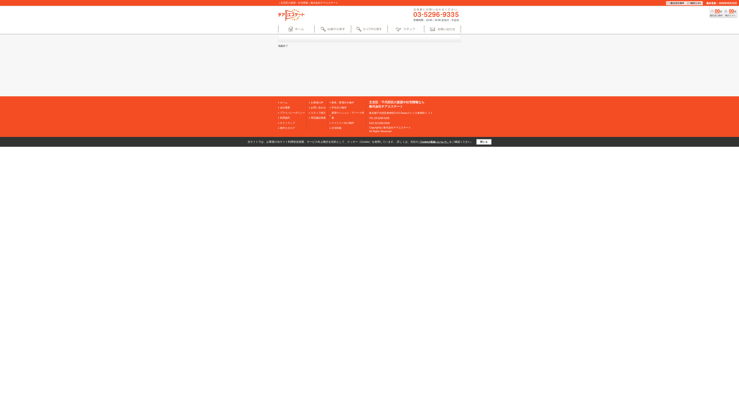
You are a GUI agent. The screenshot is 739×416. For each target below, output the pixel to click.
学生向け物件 (339, 107)
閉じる (484, 141)
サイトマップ (287, 123)
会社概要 (285, 107)
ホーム (284, 102)
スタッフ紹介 (318, 112)
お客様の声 (317, 102)
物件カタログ (287, 128)
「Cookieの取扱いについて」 (433, 142)
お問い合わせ (318, 107)
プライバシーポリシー (292, 112)
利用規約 (285, 117)
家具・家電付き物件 (343, 102)
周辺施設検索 (318, 117)
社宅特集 (337, 128)
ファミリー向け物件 (343, 123)
